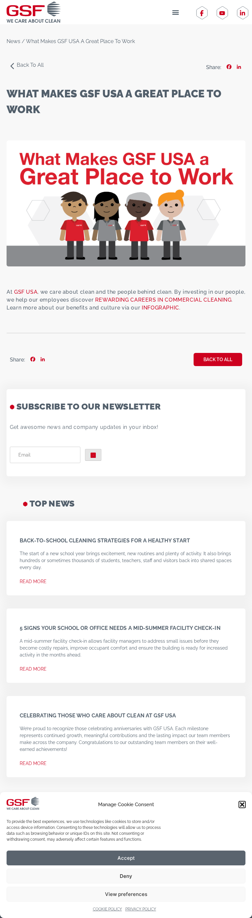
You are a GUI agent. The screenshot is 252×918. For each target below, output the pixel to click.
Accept (126, 858)
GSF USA (25, 292)
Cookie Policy (107, 909)
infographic (160, 308)
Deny (126, 876)
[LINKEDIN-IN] (242, 13)
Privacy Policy (140, 909)
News (13, 41)
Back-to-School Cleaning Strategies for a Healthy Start (105, 540)
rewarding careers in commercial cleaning (163, 300)
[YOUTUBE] (222, 13)
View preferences (126, 894)
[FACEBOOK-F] (202, 13)
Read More (33, 581)
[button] (242, 804)
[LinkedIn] (239, 67)
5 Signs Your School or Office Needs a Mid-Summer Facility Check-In (120, 628)
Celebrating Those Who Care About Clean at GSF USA (99, 715)
